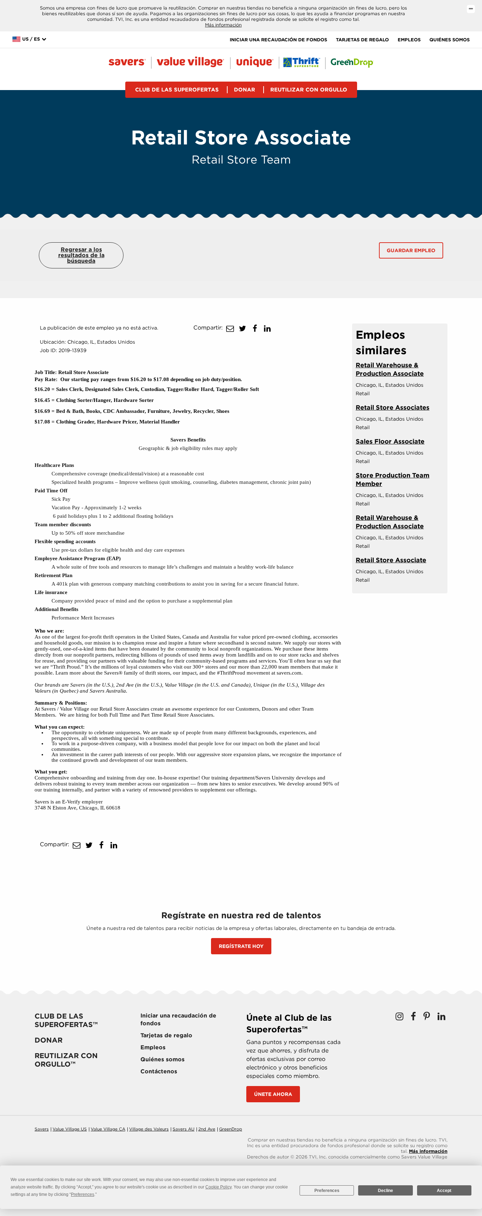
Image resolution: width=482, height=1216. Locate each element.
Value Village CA (108, 1129)
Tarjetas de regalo (362, 39)
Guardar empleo (411, 250)
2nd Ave (206, 1129)
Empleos (409, 39)
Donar (244, 90)
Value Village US (70, 1129)
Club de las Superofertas (177, 90)
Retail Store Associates (392, 407)
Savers (42, 1129)
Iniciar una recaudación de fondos (278, 39)
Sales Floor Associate (390, 441)
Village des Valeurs (149, 1129)
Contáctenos (158, 1071)
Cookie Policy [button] (218, 1187)
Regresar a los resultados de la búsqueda (81, 255)
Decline (385, 1190)
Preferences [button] (82, 1194)
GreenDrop (230, 1129)
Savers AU (183, 1129)
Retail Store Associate (391, 560)
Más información (223, 25)
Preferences (326, 1190)
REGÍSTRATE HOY (241, 946)
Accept (444, 1190)
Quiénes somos (449, 39)
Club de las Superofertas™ (66, 1020)
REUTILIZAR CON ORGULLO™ (66, 1059)
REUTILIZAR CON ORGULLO (308, 90)
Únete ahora (273, 1094)
